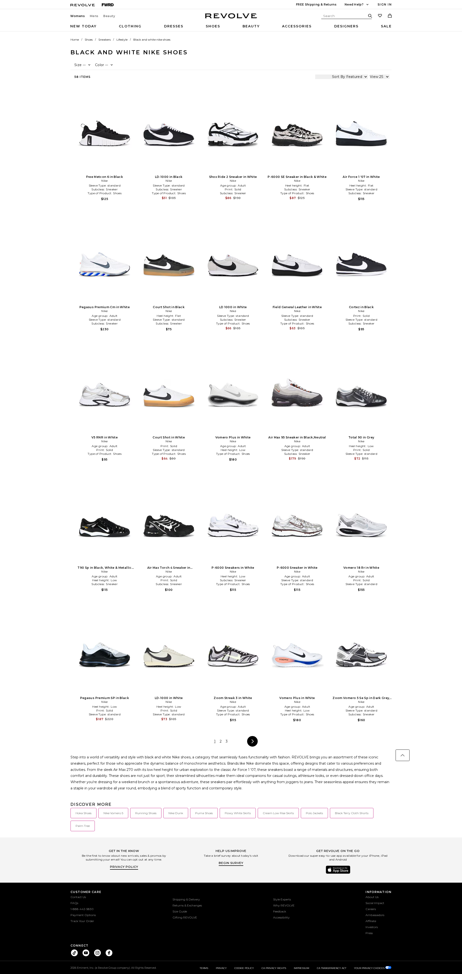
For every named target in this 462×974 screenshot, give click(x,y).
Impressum (301, 968)
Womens (77, 16)
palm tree (83, 826)
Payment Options (83, 915)
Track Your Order (82, 921)
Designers (346, 26)
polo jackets (314, 813)
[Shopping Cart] (390, 16)
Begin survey (231, 863)
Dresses (173, 26)
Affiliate (371, 921)
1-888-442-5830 (82, 909)
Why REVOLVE (284, 905)
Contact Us (78, 897)
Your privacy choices (369, 968)
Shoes (213, 26)
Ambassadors (375, 915)
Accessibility (281, 917)
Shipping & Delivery (186, 899)
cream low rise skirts (278, 813)
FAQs (74, 903)
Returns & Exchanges (187, 905)
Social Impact (375, 903)
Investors (372, 927)
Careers (371, 909)
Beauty (109, 16)
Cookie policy (244, 968)
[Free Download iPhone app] (338, 873)
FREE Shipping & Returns (316, 4)
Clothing (130, 26)
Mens (94, 16)
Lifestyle (122, 39)
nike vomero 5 (113, 813)
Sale (386, 26)
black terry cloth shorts (351, 813)
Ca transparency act (331, 968)
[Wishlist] (380, 16)
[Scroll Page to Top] (403, 755)
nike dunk (175, 813)
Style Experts (282, 899)
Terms (204, 968)
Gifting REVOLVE (185, 917)
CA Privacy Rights (274, 968)
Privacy (221, 968)
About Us (372, 897)
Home (75, 39)
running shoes (145, 813)
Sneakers (104, 39)
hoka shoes (83, 813)
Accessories (297, 26)
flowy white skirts (238, 813)
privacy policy (124, 866)
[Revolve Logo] (231, 18)
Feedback (279, 911)
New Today (83, 26)
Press (369, 933)
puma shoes (204, 813)
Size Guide (180, 911)
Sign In (385, 4)
